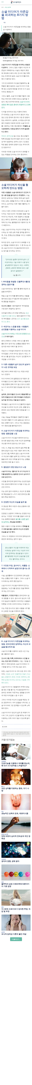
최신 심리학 (8, 7)
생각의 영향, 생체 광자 (10, 861)
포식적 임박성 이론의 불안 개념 (13, 934)
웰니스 (3, 786)
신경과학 (3, 761)
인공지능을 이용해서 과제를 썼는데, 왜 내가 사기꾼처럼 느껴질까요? (15, 764)
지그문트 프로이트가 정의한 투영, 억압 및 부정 (15, 910)
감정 (2, 882)
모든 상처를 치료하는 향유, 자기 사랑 (15, 789)
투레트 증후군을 (7, 136)
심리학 (3, 932)
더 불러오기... (16, 939)
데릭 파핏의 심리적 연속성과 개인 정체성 (15, 837)
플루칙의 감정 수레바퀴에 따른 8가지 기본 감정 (15, 885)
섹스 (2, 811)
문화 (2, 7)
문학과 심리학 (4, 834)
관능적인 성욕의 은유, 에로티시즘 (14, 813)
